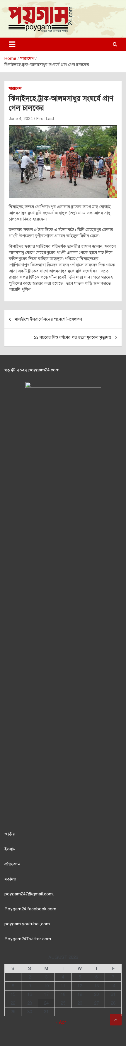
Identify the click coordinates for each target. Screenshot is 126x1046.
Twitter (33, 938)
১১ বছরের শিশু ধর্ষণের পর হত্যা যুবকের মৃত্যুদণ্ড (72, 337)
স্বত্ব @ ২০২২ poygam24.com (31, 370)
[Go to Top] (116, 1019)
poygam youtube (22, 924)
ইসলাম (10, 849)
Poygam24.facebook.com (30, 909)
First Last (45, 118)
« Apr (60, 1022)
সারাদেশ (15, 88)
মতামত (10, 879)
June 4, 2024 (21, 118)
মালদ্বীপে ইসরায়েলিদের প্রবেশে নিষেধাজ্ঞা (48, 319)
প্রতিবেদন (12, 864)
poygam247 (16, 894)
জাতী (8, 834)
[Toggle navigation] (12, 44)
